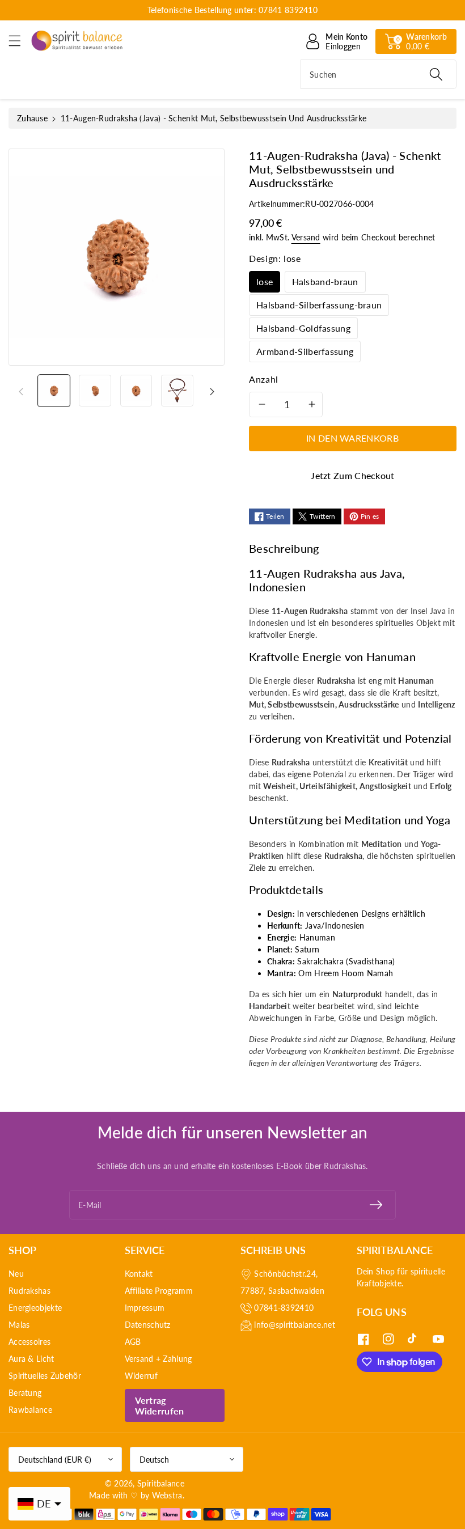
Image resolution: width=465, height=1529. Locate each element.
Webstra (167, 1495)
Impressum (145, 1307)
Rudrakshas (29, 1290)
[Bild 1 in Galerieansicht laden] (54, 390)
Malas (19, 1324)
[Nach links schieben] (21, 390)
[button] (20, 40)
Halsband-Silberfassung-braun (319, 304)
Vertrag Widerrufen (159, 1405)
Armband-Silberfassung (304, 351)
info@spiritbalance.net (294, 1324)
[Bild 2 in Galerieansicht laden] (95, 390)
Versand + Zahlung (158, 1358)
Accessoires (29, 1341)
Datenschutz (148, 1324)
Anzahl (263, 379)
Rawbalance (30, 1409)
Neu (16, 1273)
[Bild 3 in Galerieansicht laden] (136, 390)
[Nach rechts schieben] (212, 390)
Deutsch (154, 1459)
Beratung (25, 1392)
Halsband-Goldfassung (303, 328)
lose (264, 281)
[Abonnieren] (376, 1204)
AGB (133, 1341)
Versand (305, 237)
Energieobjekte (35, 1307)
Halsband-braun (325, 281)
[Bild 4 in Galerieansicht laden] (177, 390)
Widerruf (141, 1375)
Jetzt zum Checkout (352, 475)
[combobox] (378, 74)
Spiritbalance (160, 1483)
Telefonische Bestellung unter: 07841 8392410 (232, 10)
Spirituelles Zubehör (45, 1375)
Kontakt (139, 1273)
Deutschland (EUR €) (54, 1459)
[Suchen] (436, 74)
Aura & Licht (31, 1358)
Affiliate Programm (159, 1290)
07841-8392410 (284, 1307)
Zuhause (32, 118)
